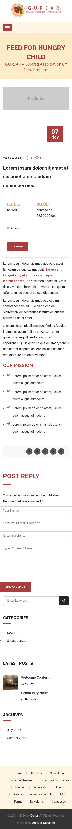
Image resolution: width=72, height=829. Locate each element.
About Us (36, 773)
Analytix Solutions (44, 823)
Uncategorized (17, 641)
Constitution (57, 773)
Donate (17, 246)
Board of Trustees (22, 780)
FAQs (63, 794)
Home (18, 773)
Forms (18, 801)
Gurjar (34, 815)
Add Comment (15, 587)
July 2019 (14, 730)
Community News (34, 693)
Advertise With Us (41, 794)
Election (20, 787)
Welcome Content (35, 677)
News (11, 633)
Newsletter (37, 801)
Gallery (17, 794)
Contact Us (59, 801)
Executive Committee (55, 780)
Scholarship (40, 787)
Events (60, 787)
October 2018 (16, 738)
